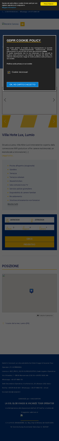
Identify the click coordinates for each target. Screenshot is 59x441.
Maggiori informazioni (9, 7)
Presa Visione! (49, 4)
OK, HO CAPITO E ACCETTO (22, 84)
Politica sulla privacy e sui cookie (19, 64)
